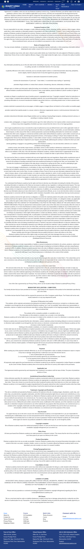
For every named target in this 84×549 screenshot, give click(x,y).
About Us (6, 515)
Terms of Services (9, 519)
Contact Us (7, 517)
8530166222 (37, 1)
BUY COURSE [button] (40, 4)
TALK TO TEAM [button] (76, 4)
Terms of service (47, 515)
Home (5, 513)
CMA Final (26, 523)
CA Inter (25, 517)
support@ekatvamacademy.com (72, 518)
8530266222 (59, 1)
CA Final (25, 519)
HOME (25, 4)
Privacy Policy (8, 521)
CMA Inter (26, 521)
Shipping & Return (9, 523)
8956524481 (30, 1)
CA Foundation (27, 515)
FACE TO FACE (57, 6)
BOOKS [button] (50, 4)
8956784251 (45, 1)
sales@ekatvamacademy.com (67, 543)
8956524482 (52, 1)
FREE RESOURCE (65, 5)
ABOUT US (31, 5)
